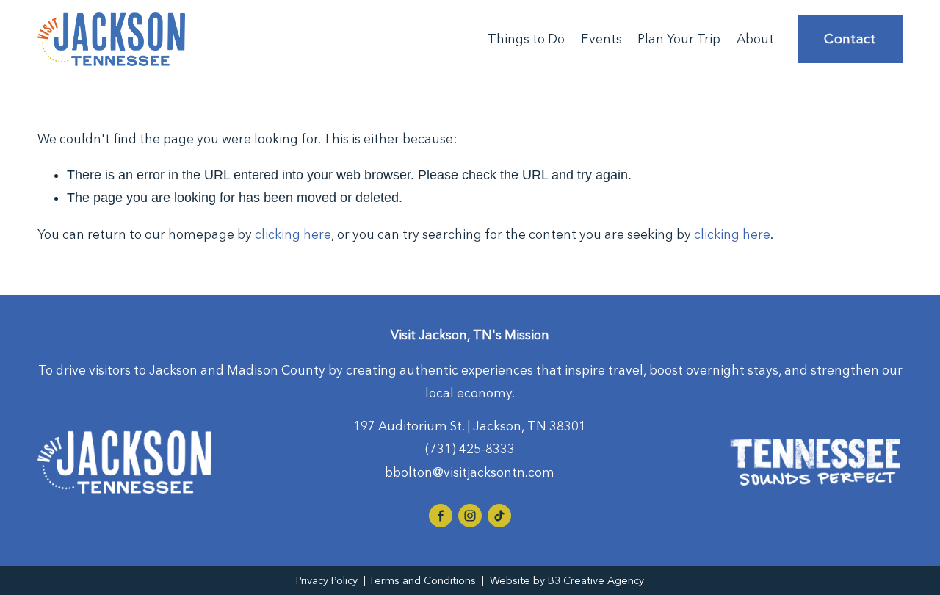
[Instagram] (470, 515)
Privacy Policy (327, 580)
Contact (850, 39)
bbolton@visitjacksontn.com (469, 472)
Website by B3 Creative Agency (567, 580)
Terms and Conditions (422, 580)
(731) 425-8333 (470, 448)
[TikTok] (499, 515)
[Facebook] (440, 515)
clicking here (293, 234)
